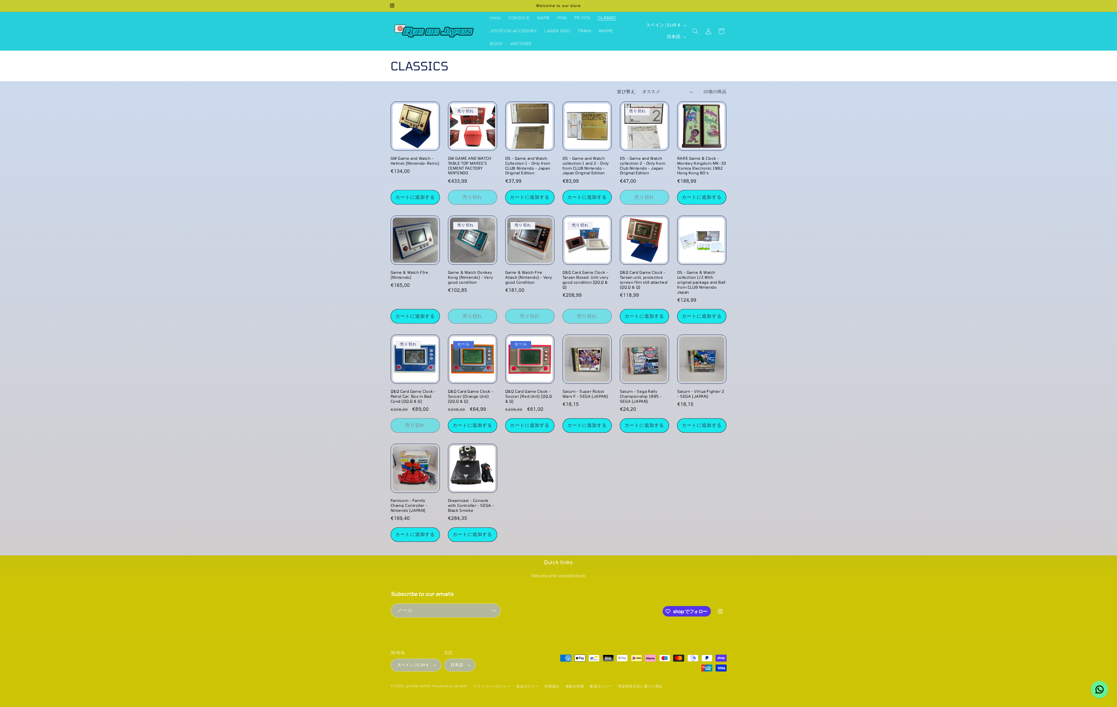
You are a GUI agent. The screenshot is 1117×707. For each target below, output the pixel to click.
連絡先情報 (574, 686)
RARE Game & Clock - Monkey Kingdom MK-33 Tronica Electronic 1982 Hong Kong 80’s (701, 165)
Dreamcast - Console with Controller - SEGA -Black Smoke (471, 505)
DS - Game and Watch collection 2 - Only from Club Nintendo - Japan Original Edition (642, 165)
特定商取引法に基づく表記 (640, 686)
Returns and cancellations (558, 576)
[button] (695, 31)
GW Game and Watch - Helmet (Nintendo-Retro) (415, 161)
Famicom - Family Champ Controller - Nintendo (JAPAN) (409, 505)
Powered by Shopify (449, 686)
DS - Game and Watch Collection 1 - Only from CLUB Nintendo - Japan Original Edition (527, 165)
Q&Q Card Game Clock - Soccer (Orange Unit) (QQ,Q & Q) (471, 396)
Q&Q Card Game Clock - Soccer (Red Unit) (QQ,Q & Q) (528, 396)
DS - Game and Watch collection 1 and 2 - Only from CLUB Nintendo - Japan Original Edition (586, 165)
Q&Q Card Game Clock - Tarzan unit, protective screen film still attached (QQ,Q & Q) (644, 279)
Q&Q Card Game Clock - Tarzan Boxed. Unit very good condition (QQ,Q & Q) (586, 279)
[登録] (493, 610)
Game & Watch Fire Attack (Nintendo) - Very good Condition (528, 277)
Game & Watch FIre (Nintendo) (409, 275)
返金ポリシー (527, 686)
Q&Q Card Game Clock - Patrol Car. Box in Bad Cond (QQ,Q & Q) (413, 396)
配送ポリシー (601, 686)
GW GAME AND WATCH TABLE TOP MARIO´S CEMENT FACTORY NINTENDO (469, 165)
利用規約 (552, 686)
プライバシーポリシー (491, 686)
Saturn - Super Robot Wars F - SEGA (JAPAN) (585, 394)
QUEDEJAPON (418, 686)
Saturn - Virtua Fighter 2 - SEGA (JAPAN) (700, 394)
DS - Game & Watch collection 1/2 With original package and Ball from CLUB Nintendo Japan (701, 282)
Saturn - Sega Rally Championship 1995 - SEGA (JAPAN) (641, 396)
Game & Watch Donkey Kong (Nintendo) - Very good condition (470, 277)
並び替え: (626, 92)
